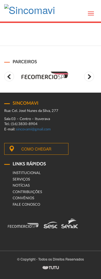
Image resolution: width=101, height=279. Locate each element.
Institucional (27, 173)
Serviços (21, 179)
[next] (89, 76)
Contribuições (27, 192)
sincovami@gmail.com (33, 129)
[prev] (9, 76)
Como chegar (36, 149)
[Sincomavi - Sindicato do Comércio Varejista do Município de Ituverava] (29, 11)
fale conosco (26, 205)
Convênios (23, 198)
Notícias (21, 185)
